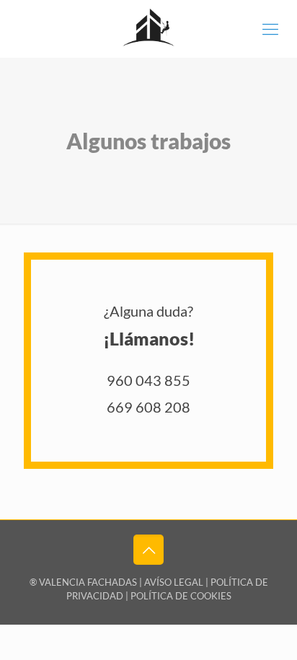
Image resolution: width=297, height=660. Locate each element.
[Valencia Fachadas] (148, 28)
